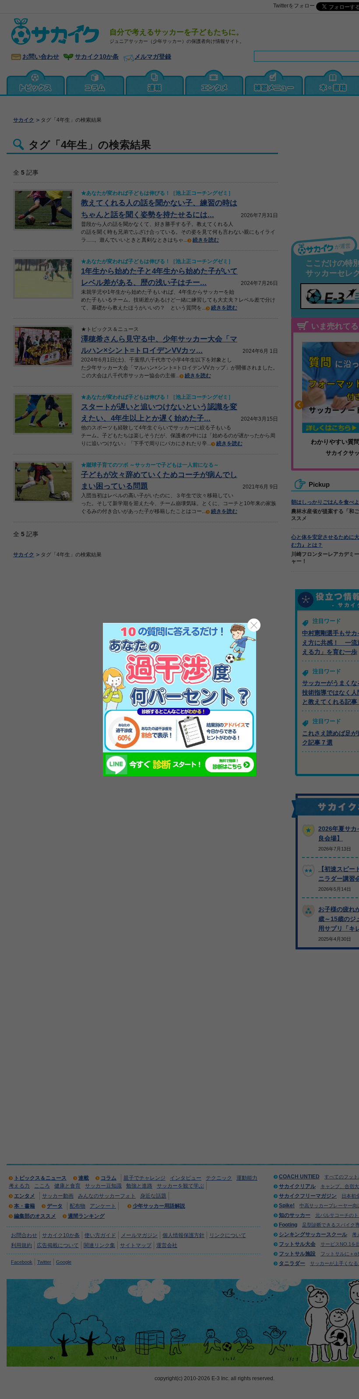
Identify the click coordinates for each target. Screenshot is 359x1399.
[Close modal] (253, 625)
